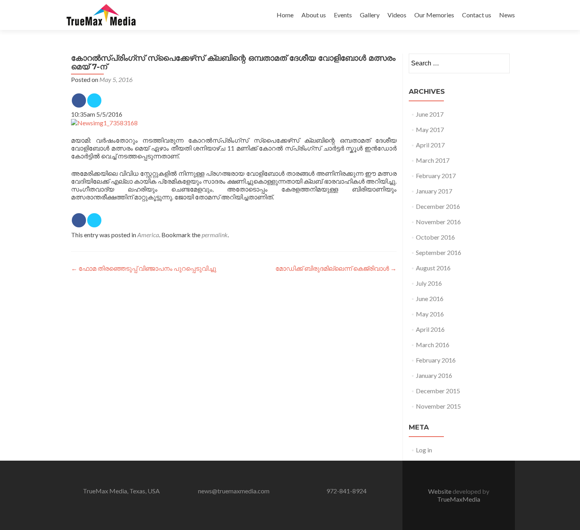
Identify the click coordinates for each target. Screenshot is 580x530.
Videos (396, 15)
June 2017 (429, 114)
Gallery (370, 15)
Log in (424, 450)
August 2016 (433, 268)
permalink (215, 234)
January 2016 (434, 375)
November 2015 (438, 406)
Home (285, 15)
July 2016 (429, 283)
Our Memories (434, 15)
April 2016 (430, 329)
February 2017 (436, 175)
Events (343, 15)
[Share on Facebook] (79, 100)
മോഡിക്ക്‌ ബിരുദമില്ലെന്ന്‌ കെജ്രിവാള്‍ (336, 268)
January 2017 (434, 191)
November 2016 (438, 221)
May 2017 (430, 129)
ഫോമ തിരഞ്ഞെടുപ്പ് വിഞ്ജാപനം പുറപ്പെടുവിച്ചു (143, 268)
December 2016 (438, 206)
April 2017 (430, 145)
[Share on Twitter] (94, 100)
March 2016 (432, 344)
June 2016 (429, 298)
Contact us (476, 15)
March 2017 (432, 160)
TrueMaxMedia (458, 499)
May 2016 (430, 314)
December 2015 (438, 390)
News (507, 15)
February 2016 (436, 360)
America (148, 234)
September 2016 (438, 252)
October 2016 (435, 237)
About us (313, 15)
